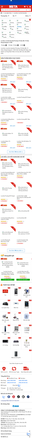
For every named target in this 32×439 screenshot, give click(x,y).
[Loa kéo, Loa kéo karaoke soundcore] (11, 34)
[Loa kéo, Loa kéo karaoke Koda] (4, 29)
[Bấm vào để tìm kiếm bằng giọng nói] (26, 10)
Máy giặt (26, 307)
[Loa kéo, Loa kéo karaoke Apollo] (4, 37)
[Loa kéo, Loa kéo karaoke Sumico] (27, 26)
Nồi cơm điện (26, 320)
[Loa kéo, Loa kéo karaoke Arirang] (11, 22)
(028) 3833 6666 (23, 380)
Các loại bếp (16, 345)
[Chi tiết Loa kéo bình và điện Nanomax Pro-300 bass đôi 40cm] (8, 90)
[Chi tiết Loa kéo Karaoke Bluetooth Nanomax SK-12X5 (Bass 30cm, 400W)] (8, 67)
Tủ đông (27, 332)
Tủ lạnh (16, 295)
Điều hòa (16, 307)
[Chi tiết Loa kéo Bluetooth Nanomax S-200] (8, 233)
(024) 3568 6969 (11, 380)
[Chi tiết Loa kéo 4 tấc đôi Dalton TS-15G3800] (24, 134)
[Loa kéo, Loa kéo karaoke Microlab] (4, 34)
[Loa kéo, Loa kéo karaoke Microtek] (11, 26)
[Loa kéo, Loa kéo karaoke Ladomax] (19, 22)
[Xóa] (6, 45)
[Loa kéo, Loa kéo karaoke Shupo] (27, 33)
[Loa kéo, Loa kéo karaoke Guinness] (19, 30)
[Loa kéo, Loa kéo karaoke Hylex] (19, 33)
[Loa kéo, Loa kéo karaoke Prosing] (19, 26)
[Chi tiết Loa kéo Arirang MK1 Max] (24, 112)
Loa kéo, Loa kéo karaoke (20, 13)
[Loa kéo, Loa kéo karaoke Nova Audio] (27, 31)
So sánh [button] (13, 81)
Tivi (5, 295)
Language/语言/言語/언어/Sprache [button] (10, 400)
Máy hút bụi (16, 320)
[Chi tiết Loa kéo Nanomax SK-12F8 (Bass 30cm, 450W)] (24, 67)
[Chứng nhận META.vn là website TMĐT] (15, 407)
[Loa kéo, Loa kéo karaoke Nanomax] (4, 22)
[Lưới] (30, 20)
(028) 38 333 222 (11, 382)
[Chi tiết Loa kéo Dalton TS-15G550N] (8, 134)
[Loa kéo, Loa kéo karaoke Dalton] (27, 21)
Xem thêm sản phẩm (15, 151)
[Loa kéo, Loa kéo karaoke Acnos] (11, 37)
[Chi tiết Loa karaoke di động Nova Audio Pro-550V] (8, 112)
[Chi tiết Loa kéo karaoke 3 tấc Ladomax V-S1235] (24, 233)
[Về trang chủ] (13, 6)
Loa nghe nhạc (8, 13)
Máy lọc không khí (16, 357)
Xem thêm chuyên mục (15, 363)
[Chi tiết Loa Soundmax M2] (24, 211)
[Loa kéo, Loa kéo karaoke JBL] (11, 29)
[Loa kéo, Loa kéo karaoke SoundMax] (4, 26)
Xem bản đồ (21, 418)
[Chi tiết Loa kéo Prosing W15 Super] (24, 90)
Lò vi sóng (5, 345)
